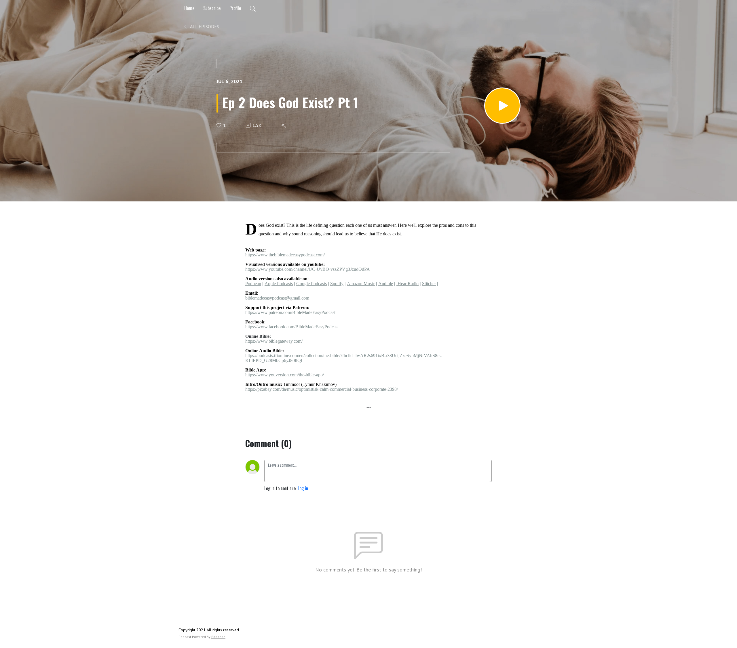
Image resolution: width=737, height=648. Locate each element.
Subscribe (212, 8)
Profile (235, 8)
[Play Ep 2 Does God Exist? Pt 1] (502, 105)
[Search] (253, 8)
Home (189, 8)
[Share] (284, 125)
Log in (303, 488)
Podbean (218, 636)
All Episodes (204, 26)
